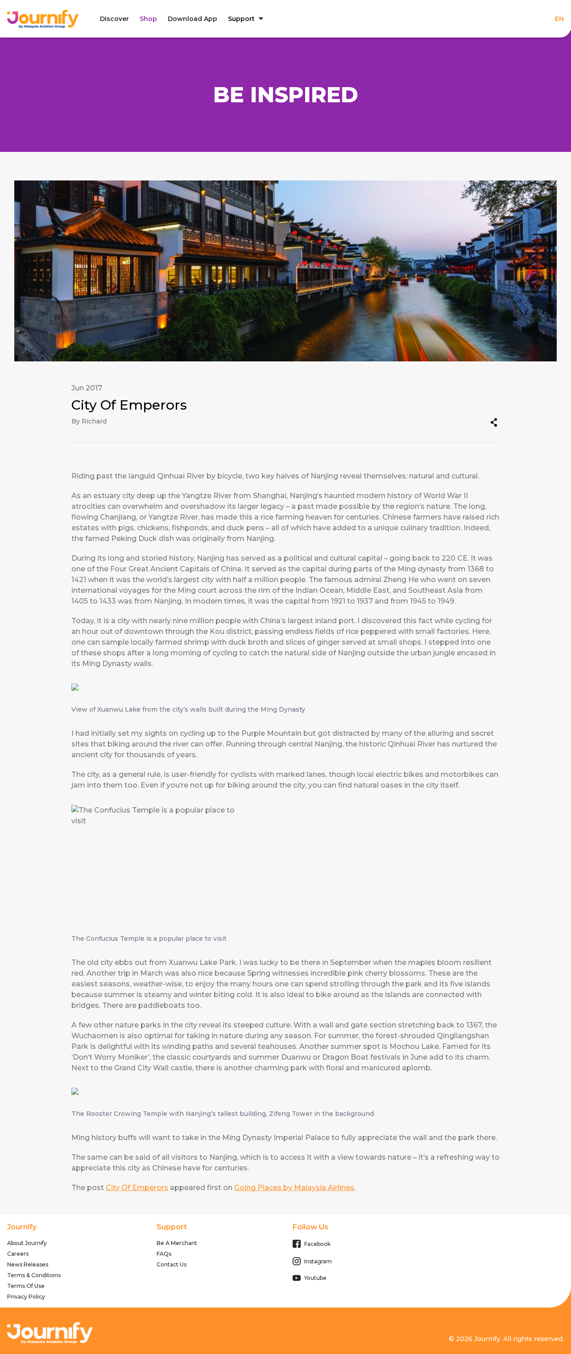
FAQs (164, 1253)
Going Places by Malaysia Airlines (294, 1187)
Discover (114, 19)
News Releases (27, 1264)
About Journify (27, 1243)
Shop (148, 19)
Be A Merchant (177, 1243)
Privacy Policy (26, 1296)
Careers (18, 1253)
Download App (192, 19)
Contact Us (171, 1264)
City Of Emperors (137, 1187)
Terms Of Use (26, 1286)
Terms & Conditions (34, 1275)
